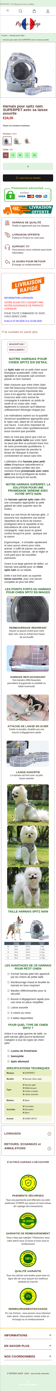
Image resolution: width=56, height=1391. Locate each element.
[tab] (17, 344)
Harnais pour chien (17, 36)
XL (34, 155)
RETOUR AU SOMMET (28, 1385)
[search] (20, 11)
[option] (28, 70)
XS (5, 155)
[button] (6, 166)
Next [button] (53, 69)
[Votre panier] (34, 11)
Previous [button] (2, 69)
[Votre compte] (48, 11)
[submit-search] (42, 10)
